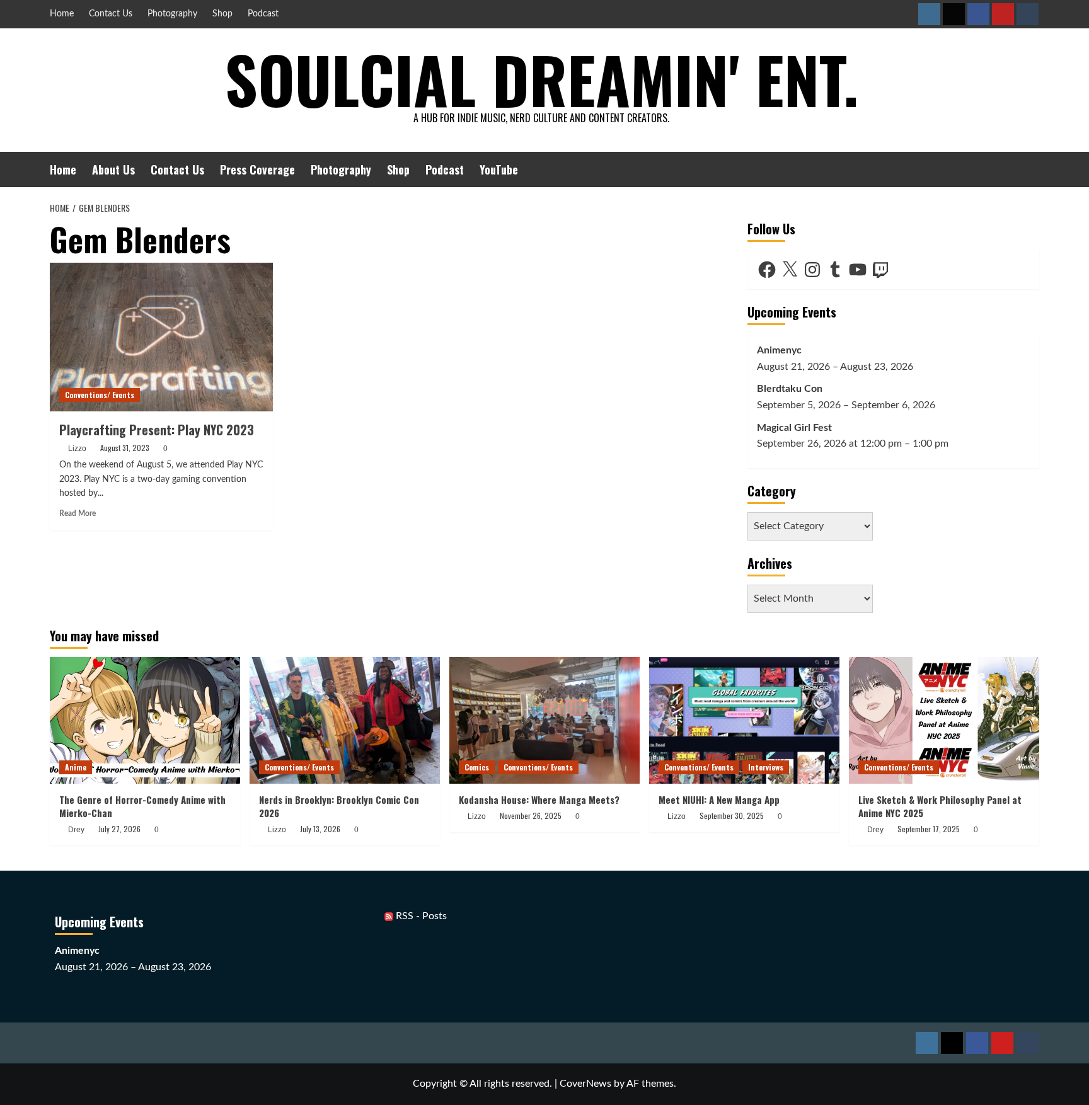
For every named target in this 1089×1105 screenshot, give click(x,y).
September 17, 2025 (928, 828)
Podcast (263, 13)
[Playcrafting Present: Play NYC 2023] (161, 337)
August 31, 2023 (124, 447)
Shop (222, 13)
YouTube (499, 169)
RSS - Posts (420, 916)
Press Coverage (257, 169)
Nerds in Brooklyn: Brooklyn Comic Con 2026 (339, 806)
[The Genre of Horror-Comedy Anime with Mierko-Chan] (145, 720)
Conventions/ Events (99, 394)
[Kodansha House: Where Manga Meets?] (544, 720)
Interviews (765, 767)
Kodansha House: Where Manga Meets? (539, 799)
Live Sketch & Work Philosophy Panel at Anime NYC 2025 (940, 806)
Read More (77, 513)
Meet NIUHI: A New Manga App (719, 799)
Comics (476, 767)
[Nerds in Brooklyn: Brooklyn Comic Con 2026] (345, 720)
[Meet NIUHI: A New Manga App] (744, 720)
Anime (75, 767)
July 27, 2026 (119, 828)
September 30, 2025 (732, 815)
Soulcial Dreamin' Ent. (541, 78)
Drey (76, 829)
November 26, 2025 (531, 815)
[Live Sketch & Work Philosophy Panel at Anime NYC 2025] (944, 720)
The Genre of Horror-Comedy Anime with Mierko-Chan (142, 806)
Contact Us (110, 13)
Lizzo (77, 448)
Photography (172, 13)
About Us (113, 169)
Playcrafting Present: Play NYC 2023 (156, 429)
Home (62, 13)
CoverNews (585, 1084)
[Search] (1031, 169)
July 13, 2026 (320, 828)
